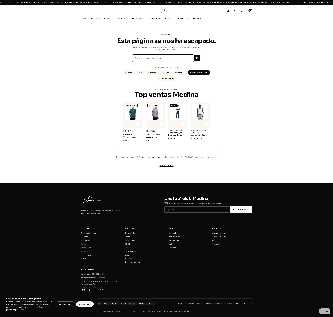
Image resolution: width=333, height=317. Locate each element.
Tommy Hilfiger (131, 233)
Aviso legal (247, 304)
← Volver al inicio (167, 165)
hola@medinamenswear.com (93, 278)
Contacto (172, 248)
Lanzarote (183, 18)
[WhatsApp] (101, 289)
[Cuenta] (235, 11)
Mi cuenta (173, 233)
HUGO (127, 248)
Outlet (168, 18)
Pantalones (86, 248)
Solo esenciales (65, 304)
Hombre (108, 18)
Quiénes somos (219, 233)
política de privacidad (15, 310)
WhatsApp (156, 157)
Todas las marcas (166, 78)
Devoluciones (174, 240)
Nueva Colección (90, 18)
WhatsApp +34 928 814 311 (92, 274)
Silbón (127, 255)
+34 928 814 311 (184, 311)
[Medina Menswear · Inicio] (166, 11)
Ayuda (197, 18)
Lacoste (128, 237)
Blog (214, 240)
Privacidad (218, 304)
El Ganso (128, 258)
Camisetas (85, 240)
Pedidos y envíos (176, 237)
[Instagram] (83, 289)
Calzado (122, 18)
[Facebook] (89, 289)
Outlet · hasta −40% (199, 73)
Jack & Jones (131, 251)
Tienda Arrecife (219, 237)
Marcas (155, 18)
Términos (208, 304)
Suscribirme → (241, 210)
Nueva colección (88, 233)
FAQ (170, 244)
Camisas (152, 73)
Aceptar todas (85, 304)
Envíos (238, 304)
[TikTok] (95, 289)
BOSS (127, 244)
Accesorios (139, 18)
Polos (140, 73)
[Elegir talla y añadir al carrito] (138, 123)
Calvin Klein (130, 240)
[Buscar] (228, 11)
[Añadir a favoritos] (138, 105)
